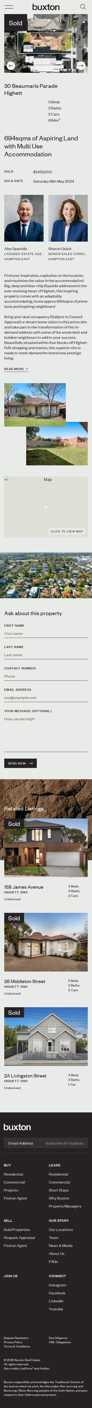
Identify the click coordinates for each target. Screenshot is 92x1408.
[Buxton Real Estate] (46, 1127)
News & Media (61, 1245)
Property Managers (65, 1205)
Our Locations (61, 1229)
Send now (17, 763)
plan (73, 1403)
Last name (14, 647)
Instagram (57, 1284)
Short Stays (59, 1189)
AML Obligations (60, 1342)
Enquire (15, 1403)
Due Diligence (58, 1338)
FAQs (53, 1261)
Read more (14, 369)
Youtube (56, 1308)
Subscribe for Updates (65, 1143)
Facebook (57, 1292)
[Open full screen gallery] (46, 43)
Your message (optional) (28, 711)
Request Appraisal (19, 1237)
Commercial (14, 1181)
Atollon (44, 1368)
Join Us (11, 1275)
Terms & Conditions (17, 1346)
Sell (8, 1220)
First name (14, 625)
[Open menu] (9, 7)
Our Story (59, 1220)
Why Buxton (59, 1197)
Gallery (46, 1403)
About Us (56, 1253)
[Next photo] (81, 66)
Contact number (20, 668)
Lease (54, 1165)
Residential (13, 1174)
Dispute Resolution (16, 1338)
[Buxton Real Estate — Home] (46, 7)
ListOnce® (26, 1368)
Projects (11, 1189)
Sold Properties (17, 1229)
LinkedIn (56, 1300)
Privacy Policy (13, 1342)
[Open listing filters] (83, 7)
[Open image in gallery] (57, 443)
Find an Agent (15, 1197)
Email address (17, 689)
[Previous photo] (11, 66)
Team (54, 1237)
